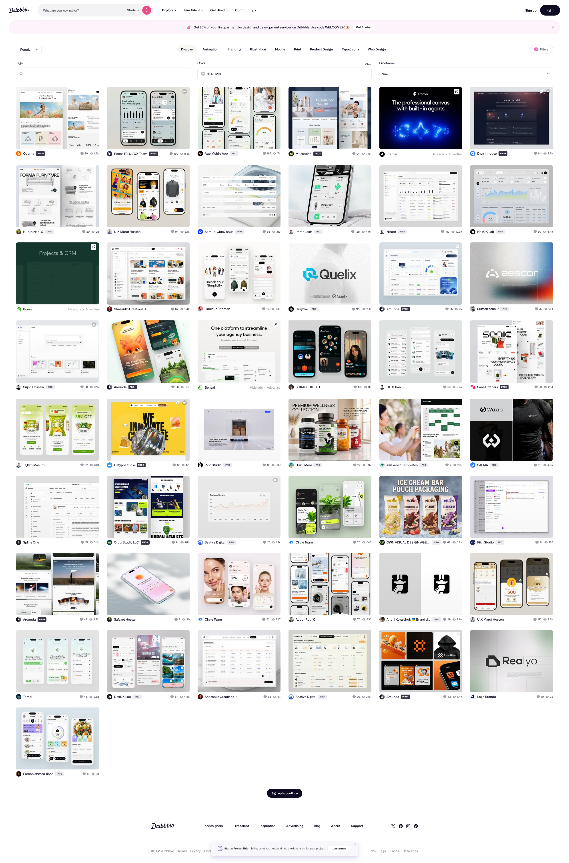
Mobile (280, 49)
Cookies (210, 851)
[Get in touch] (73, 141)
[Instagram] (408, 826)
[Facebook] (401, 826)
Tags (19, 63)
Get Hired (217, 10)
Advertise (455, 154)
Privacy (195, 851)
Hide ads (437, 154)
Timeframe (387, 63)
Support (357, 826)
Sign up (531, 10)
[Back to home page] (19, 10)
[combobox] (81, 10)
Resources (410, 851)
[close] (552, 27)
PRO (41, 153)
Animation (210, 49)
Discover (187, 49)
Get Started (364, 27)
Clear (368, 64)
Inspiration (268, 826)
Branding (234, 49)
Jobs (372, 851)
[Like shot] (90, 141)
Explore (167, 10)
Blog (317, 826)
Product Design (321, 49)
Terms (182, 851)
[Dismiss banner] (355, 844)
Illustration (258, 49)
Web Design (377, 49)
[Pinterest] (416, 826)
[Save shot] (82, 141)
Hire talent (241, 826)
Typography (350, 49)
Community (244, 10)
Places (394, 851)
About (335, 826)
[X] (393, 826)
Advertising (294, 826)
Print (297, 49)
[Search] (146, 10)
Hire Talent (192, 10)
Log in (550, 10)
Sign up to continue (284, 793)
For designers (213, 826)
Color (201, 63)
